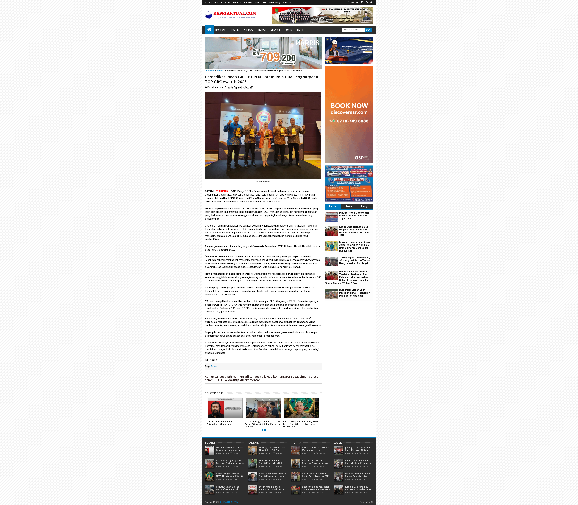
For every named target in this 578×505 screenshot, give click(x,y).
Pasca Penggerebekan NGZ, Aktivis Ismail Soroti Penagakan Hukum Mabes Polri (301, 424)
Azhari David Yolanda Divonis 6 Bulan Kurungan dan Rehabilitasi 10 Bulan (315, 463)
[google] (352, 2)
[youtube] (371, 2)
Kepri (300, 30)
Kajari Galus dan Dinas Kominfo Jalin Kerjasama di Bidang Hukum (358, 463)
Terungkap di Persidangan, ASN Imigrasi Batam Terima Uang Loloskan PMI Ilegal (354, 260)
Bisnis (289, 30)
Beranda (237, 2)
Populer (333, 206)
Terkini (349, 206)
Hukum (262, 30)
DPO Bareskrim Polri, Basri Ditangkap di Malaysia (220, 423)
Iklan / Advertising (271, 2)
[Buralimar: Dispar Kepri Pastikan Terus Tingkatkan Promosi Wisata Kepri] (331, 294)
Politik (234, 30)
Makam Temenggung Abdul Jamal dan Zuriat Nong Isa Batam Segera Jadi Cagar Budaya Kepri (354, 246)
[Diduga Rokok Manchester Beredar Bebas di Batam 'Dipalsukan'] (331, 217)
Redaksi (248, 2)
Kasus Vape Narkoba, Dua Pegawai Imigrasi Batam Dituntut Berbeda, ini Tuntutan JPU (356, 231)
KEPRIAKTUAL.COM (229, 502)
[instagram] (362, 2)
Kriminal (248, 30)
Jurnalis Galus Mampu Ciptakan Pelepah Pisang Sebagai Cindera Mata (358, 489)
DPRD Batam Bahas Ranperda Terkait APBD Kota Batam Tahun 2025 (272, 489)
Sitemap (287, 2)
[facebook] (348, 2)
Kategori (365, 206)
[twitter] (357, 2)
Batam (214, 366)
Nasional (220, 30)
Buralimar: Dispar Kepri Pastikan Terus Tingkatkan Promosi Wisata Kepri (354, 292)
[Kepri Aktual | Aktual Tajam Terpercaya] (209, 29)
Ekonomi (275, 30)
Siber (257, 2)
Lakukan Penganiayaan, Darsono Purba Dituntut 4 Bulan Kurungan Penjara (263, 424)
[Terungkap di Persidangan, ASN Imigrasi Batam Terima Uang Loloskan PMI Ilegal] (331, 261)
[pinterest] (366, 2)
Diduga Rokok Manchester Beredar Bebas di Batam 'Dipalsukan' (354, 215)
